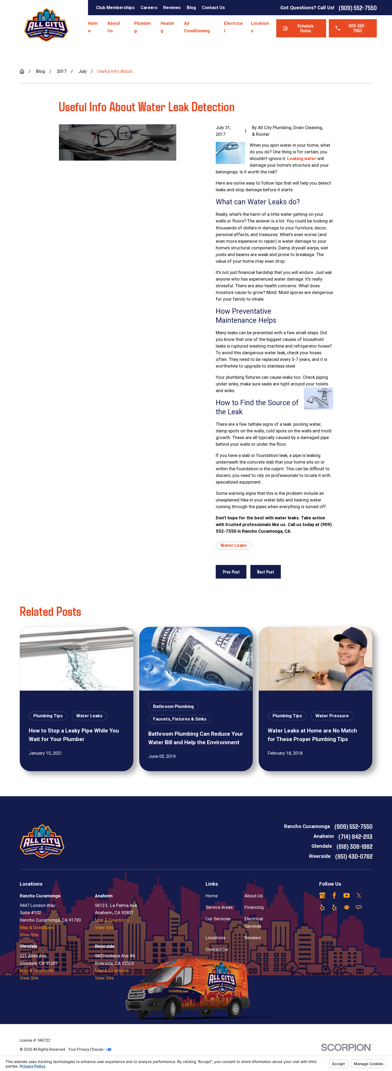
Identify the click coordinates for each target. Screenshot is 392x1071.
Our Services (218, 918)
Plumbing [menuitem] (142, 27)
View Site (29, 934)
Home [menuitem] (92, 27)
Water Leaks (234, 545)
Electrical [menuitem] (233, 27)
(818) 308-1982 (355, 846)
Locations (215, 937)
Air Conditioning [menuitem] (197, 27)
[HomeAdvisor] (346, 908)
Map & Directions (37, 927)
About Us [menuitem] (113, 27)
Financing (254, 907)
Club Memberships (115, 7)
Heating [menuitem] (167, 27)
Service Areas (219, 907)
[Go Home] (22, 71)
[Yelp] (322, 908)
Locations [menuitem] (260, 27)
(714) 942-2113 (355, 836)
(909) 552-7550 (358, 7)
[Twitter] (359, 895)
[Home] (46, 25)
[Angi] (359, 908)
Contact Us (213, 7)
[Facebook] (334, 895)
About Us (254, 895)
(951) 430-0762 (354, 856)
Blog (191, 7)
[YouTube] (346, 895)
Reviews (172, 7)
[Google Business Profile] (322, 895)
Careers (149, 7)
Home (212, 895)
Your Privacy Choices (86, 1049)
